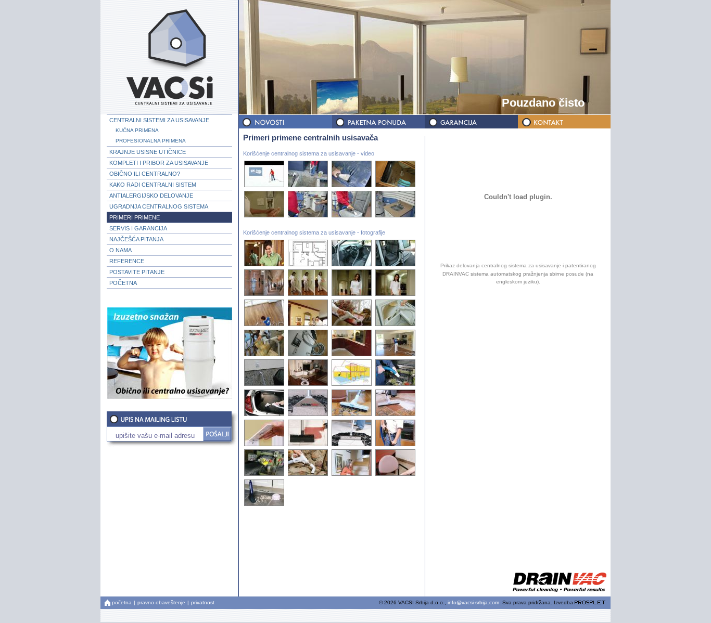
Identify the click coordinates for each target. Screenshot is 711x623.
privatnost (202, 602)
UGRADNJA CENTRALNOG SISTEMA (158, 206)
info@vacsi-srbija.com (473, 602)
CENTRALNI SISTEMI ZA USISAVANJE (159, 120)
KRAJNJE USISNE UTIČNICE (147, 152)
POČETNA (123, 283)
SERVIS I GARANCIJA (138, 228)
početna (122, 602)
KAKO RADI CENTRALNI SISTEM (152, 184)
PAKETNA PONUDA (378, 122)
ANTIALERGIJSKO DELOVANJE (151, 195)
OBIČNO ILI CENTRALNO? (144, 174)
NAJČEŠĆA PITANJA (136, 239)
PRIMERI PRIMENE (134, 217)
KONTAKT (563, 122)
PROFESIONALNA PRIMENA (151, 141)
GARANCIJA (470, 122)
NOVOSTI (285, 122)
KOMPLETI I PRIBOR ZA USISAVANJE (158, 163)
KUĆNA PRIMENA (137, 130)
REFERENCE (126, 261)
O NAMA (120, 250)
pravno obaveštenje (161, 602)
